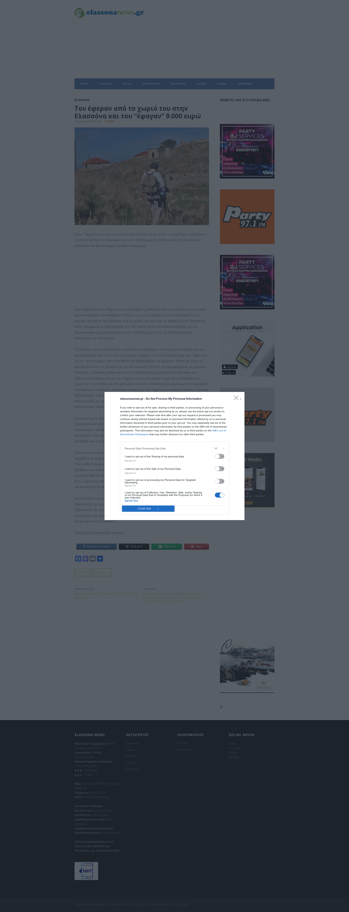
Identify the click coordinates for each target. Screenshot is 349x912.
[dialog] (174, 456)
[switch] (219, 456)
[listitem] (174, 448)
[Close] (237, 399)
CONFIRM (144, 508)
